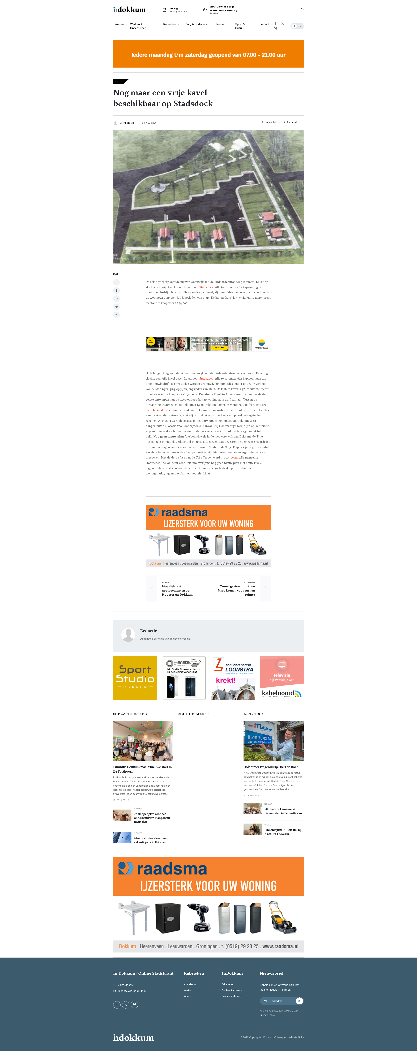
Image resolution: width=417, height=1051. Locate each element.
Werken (188, 990)
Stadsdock (206, 287)
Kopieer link (270, 122)
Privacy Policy (267, 1015)
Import (118, 81)
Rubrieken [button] (170, 24)
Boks (301, 1037)
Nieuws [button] (221, 24)
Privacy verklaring (231, 996)
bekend (158, 410)
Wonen (119, 24)
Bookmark (292, 122)
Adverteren (228, 984)
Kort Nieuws (190, 984)
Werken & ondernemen (138, 26)
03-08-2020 (150, 122)
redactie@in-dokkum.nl (132, 991)
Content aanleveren (232, 990)
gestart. (235, 457)
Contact (264, 24)
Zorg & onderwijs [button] (197, 24)
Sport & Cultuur (240, 26)
